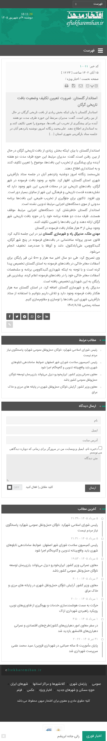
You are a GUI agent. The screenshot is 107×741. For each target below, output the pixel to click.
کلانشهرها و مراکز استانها (49, 684)
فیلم (19, 690)
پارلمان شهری (78, 684)
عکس (30, 690)
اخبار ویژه (73, 78)
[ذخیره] (73, 86)
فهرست (89, 50)
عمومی (96, 684)
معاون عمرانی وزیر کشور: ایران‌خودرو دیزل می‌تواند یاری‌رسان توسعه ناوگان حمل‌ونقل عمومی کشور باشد (53, 377)
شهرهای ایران (19, 684)
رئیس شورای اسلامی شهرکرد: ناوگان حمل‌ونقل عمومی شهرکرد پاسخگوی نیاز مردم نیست (52, 353)
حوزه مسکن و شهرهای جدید (75, 690)
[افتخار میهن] (85, 17)
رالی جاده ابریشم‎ (68, 736)
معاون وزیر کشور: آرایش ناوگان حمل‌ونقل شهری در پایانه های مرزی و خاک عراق (52, 390)
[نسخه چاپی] (66, 86)
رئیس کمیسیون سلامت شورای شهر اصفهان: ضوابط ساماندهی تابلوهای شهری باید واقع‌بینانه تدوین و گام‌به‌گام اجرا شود (54, 365)
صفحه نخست (89, 78)
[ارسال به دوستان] (81, 86)
